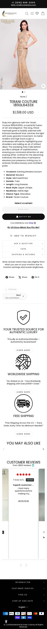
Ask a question (23, 244)
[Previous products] (3, 449)
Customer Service (23, 588)
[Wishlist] (37, 13)
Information (23, 582)
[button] (21, 565)
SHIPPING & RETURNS (23, 254)
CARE (23, 249)
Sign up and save (22, 601)
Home (22, 97)
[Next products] (43, 449)
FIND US (22, 595)
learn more (24, 350)
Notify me (25, 217)
